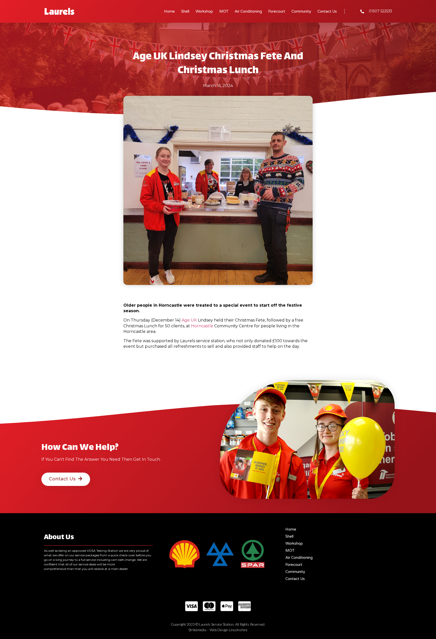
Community (301, 11)
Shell (185, 11)
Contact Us (327, 11)
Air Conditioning (248, 11)
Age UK (189, 320)
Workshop (204, 11)
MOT (223, 11)
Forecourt (276, 11)
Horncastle (202, 326)
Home (169, 11)
